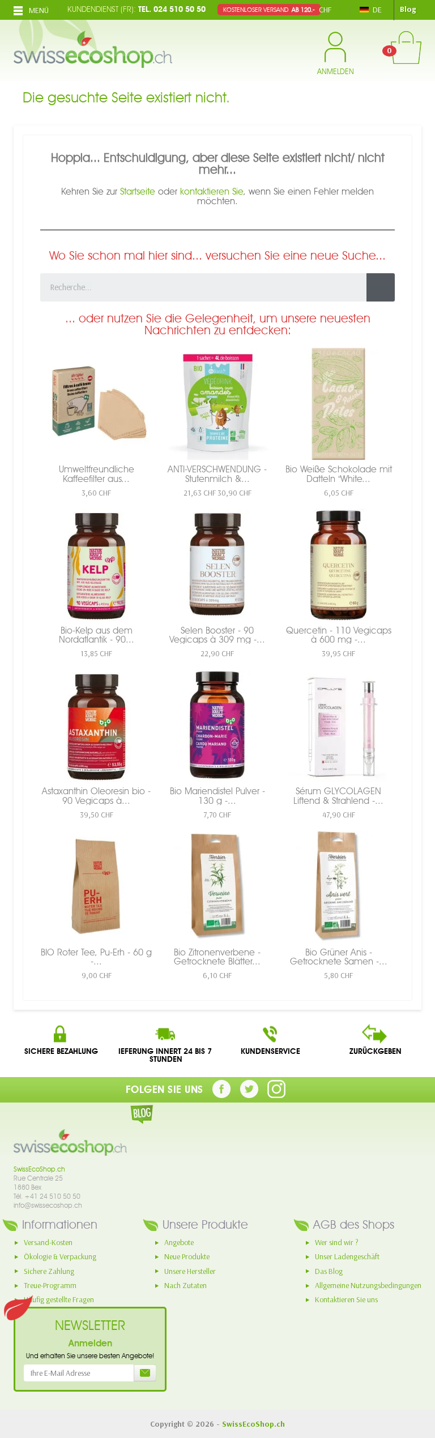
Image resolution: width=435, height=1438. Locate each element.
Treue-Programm (50, 1285)
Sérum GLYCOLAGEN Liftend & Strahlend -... (338, 795)
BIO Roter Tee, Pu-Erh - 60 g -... (96, 956)
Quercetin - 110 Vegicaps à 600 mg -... (338, 635)
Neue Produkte (187, 1256)
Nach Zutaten (185, 1285)
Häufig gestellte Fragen (59, 1299)
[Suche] (380, 287)
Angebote (179, 1242)
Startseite (137, 191)
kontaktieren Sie (211, 191)
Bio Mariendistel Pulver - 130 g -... (217, 795)
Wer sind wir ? (337, 1242)
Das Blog (329, 1271)
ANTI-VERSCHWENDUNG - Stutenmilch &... (217, 473)
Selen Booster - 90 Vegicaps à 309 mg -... (217, 635)
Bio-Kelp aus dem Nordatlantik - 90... (96, 635)
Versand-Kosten (48, 1242)
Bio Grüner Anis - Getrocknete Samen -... (338, 956)
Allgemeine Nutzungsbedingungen (368, 1285)
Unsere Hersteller (190, 1271)
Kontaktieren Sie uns (346, 1299)
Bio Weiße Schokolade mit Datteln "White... (338, 473)
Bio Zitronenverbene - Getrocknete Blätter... (217, 956)
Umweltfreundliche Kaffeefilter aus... (96, 473)
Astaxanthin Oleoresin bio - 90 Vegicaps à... (96, 795)
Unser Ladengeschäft (347, 1256)
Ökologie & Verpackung (60, 1256)
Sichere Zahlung (49, 1271)
